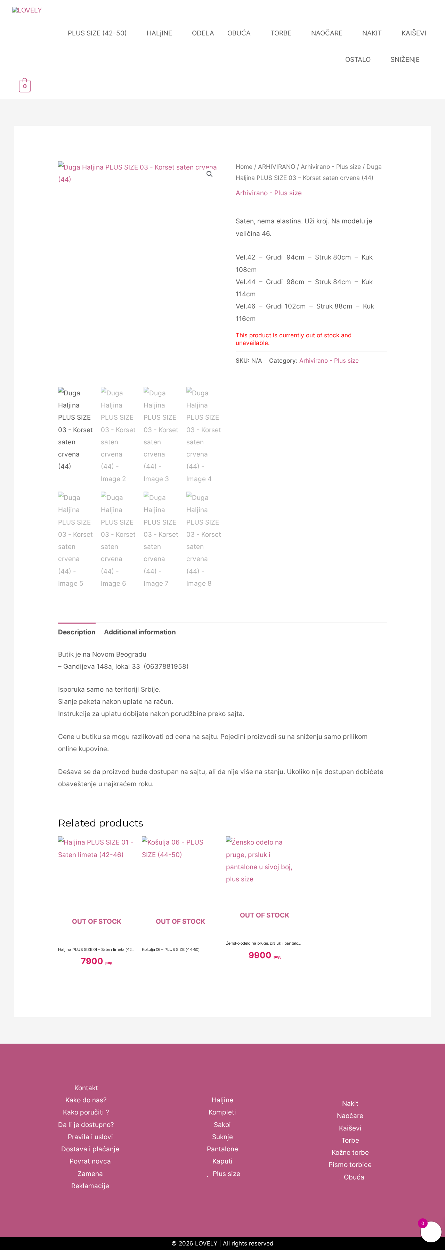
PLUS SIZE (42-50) (97, 33)
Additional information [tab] (140, 632)
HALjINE (159, 33)
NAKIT (372, 33)
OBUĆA (239, 33)
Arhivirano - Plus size (331, 166)
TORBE (280, 33)
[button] (209, 174)
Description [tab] (77, 632)
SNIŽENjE (405, 60)
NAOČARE (326, 33)
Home (244, 166)
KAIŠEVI (414, 33)
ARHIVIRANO (276, 166)
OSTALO (358, 60)
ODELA (203, 33)
